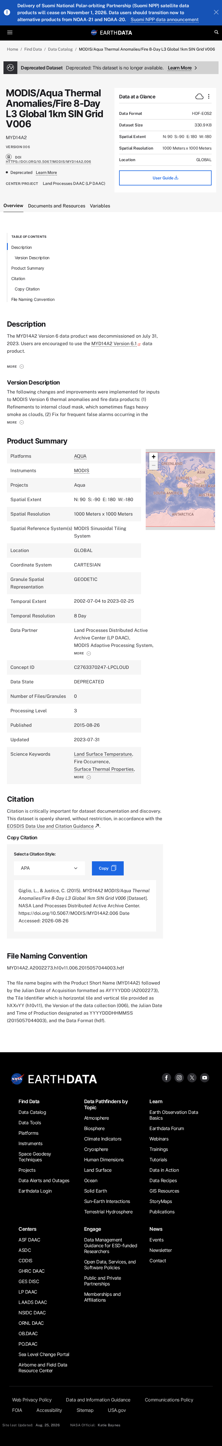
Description (21, 247)
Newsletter (160, 1250)
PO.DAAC (28, 1344)
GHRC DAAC (31, 1271)
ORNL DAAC (31, 1323)
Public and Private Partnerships (102, 1281)
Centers (27, 1229)
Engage (92, 1229)
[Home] (116, 32)
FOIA (17, 1410)
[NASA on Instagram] (179, 1077)
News (155, 1229)
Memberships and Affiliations (102, 1297)
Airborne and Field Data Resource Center (42, 1367)
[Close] (216, 13)
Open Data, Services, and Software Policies (110, 1264)
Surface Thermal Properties (104, 769)
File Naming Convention (33, 299)
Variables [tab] (100, 206)
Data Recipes (163, 1180)
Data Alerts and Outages (43, 1180)
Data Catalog (60, 49)
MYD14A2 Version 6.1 (114, 343)
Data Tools (29, 1122)
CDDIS (25, 1260)
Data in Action (164, 1170)
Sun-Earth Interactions (107, 1201)
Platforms (28, 1133)
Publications (161, 1212)
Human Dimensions (104, 1159)
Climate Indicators (102, 1139)
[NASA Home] (94, 32)
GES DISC (28, 1281)
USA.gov (117, 1410)
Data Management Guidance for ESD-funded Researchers (110, 1245)
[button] (15, 366)
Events (156, 1240)
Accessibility (49, 1410)
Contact (157, 1260)
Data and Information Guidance (98, 1400)
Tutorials (158, 1159)
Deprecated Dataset (92, 68)
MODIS (81, 470)
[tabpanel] (111, 628)
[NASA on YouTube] (204, 1077)
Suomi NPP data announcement (165, 19)
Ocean (90, 1180)
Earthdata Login (35, 1191)
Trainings (158, 1149)
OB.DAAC (28, 1333)
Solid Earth (95, 1191)
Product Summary (27, 268)
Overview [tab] (13, 205)
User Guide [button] (163, 178)
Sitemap (85, 1410)
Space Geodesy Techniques (34, 1156)
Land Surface (98, 1170)
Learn (155, 1101)
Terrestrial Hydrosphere (108, 1212)
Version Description (32, 257)
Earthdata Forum (166, 1128)
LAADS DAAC (32, 1302)
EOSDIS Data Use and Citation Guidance (50, 826)
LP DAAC (27, 1292)
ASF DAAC (29, 1240)
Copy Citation (27, 288)
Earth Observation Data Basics (173, 1115)
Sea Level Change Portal (43, 1354)
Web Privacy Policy (31, 1400)
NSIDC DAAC (32, 1313)
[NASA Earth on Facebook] (166, 1077)
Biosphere (94, 1128)
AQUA (80, 456)
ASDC (24, 1250)
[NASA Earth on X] (192, 1077)
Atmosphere (96, 1118)
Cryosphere (96, 1149)
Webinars (158, 1139)
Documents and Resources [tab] (56, 206)
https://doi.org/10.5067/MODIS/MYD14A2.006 (48, 162)
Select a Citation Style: (35, 853)
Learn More (180, 68)
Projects (26, 1170)
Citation (18, 278)
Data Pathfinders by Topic (106, 1104)
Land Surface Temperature (103, 754)
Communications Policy (169, 1400)
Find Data (33, 49)
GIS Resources (164, 1191)
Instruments (30, 1143)
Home (12, 49)
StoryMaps (160, 1201)
